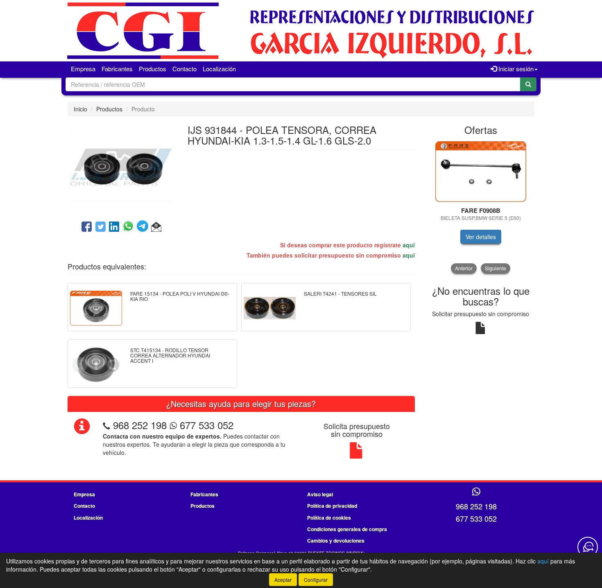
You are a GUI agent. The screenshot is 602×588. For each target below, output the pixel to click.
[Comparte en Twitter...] (100, 227)
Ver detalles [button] (481, 237)
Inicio (80, 109)
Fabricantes (117, 68)
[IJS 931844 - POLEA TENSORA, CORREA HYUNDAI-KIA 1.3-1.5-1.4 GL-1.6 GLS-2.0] (121, 167)
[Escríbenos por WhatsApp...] (476, 492)
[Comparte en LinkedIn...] (114, 227)
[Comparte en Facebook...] (86, 227)
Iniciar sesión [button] (515, 68)
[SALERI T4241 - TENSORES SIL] (270, 307)
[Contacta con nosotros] (587, 547)
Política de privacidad (332, 505)
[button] (156, 227)
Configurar (316, 579)
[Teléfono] (106, 425)
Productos (152, 68)
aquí (409, 245)
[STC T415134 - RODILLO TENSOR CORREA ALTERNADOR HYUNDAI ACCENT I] (96, 363)
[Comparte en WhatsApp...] (129, 227)
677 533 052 (205, 425)
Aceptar (283, 579)
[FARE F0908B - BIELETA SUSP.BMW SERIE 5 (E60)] (481, 171)
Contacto (184, 68)
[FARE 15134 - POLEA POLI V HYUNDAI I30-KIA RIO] (96, 307)
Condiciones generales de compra (347, 529)
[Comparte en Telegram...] (144, 227)
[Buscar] (528, 84)
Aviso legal (320, 494)
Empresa (83, 68)
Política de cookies (329, 517)
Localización (219, 68)
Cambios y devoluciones (335, 540)
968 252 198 (140, 425)
